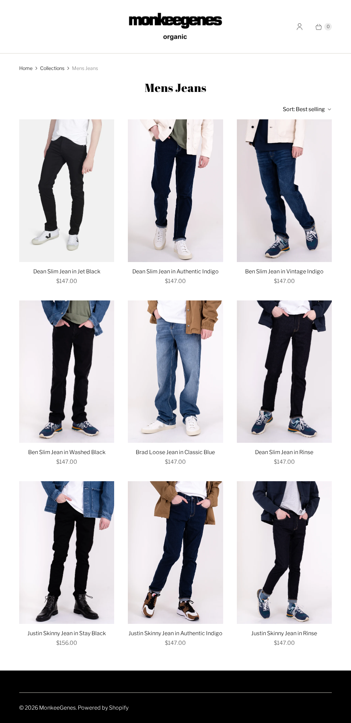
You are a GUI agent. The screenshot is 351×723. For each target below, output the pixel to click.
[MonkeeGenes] (175, 26)
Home (26, 68)
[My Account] (299, 27)
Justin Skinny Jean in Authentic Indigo (175, 633)
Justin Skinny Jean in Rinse (284, 633)
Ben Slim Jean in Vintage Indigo (284, 271)
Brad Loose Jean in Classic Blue (175, 452)
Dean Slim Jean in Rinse (284, 452)
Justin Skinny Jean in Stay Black (66, 633)
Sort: (304, 109)
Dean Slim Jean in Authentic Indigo (175, 271)
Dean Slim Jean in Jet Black (66, 271)
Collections (52, 68)
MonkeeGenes (57, 707)
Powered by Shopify (103, 707)
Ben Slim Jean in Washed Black (67, 452)
